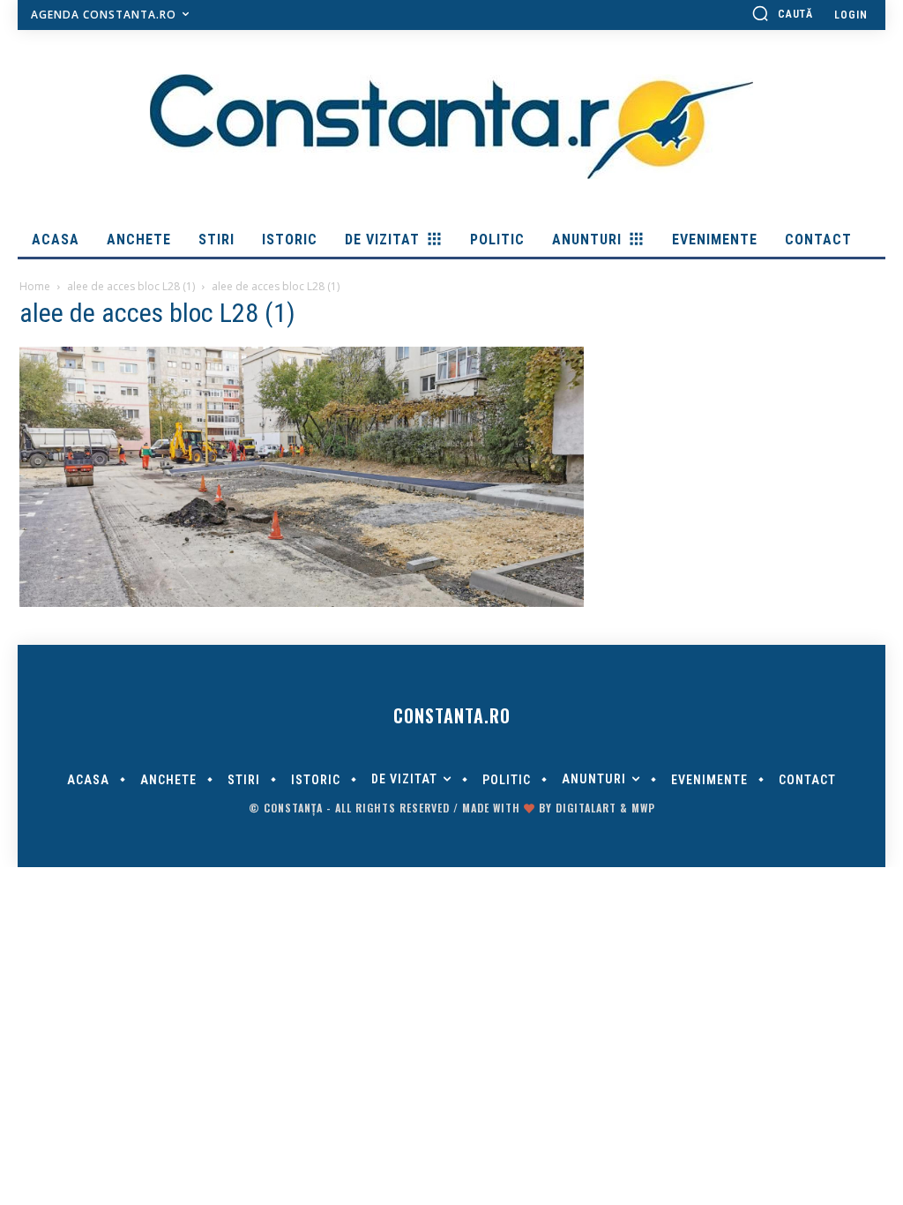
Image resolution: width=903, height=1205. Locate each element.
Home (34, 286)
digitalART (586, 807)
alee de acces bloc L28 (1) (131, 286)
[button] (782, 13)
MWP (643, 807)
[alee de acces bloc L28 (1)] (301, 602)
